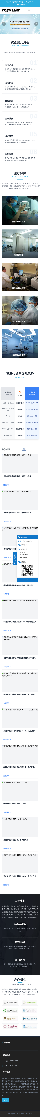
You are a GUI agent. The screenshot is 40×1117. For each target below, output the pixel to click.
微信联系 (24, 545)
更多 (24, 449)
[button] (4, 24)
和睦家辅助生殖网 (11, 10)
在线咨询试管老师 (26, 541)
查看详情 (6, 485)
